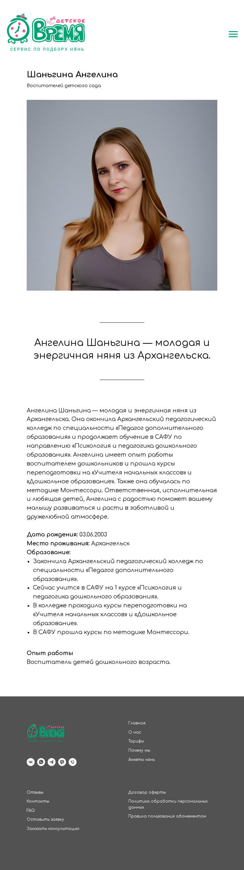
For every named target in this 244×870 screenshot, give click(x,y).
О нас (134, 732)
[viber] (62, 762)
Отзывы (35, 792)
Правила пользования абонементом (167, 816)
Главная (137, 723)
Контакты (38, 801)
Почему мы (139, 750)
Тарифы (136, 741)
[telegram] (52, 762)
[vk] (31, 762)
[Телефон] (73, 762)
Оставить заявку (45, 819)
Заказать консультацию (53, 828)
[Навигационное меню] (233, 34)
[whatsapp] (41, 762)
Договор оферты (147, 792)
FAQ (31, 810)
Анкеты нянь (141, 759)
